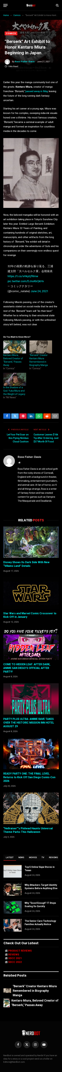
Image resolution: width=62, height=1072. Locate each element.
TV (42, 857)
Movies (33, 857)
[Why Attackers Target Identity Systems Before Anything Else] (12, 889)
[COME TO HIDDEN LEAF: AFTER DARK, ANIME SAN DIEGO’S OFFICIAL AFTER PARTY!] (31, 644)
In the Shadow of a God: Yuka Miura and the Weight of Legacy (14, 390)
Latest (10, 857)
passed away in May (36, 91)
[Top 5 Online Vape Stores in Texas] (12, 871)
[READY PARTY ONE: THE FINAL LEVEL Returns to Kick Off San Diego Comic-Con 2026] (31, 753)
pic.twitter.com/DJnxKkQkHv (26, 281)
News (21, 857)
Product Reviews (20, 950)
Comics (11, 33)
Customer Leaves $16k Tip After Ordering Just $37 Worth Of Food (46, 438)
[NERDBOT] (31, 5)
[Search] (57, 5)
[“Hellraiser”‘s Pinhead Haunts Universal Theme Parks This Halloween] (31, 808)
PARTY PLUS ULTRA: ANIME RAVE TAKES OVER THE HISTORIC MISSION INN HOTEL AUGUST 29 (28, 722)
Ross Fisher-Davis (25, 61)
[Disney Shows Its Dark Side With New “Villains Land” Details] (31, 542)
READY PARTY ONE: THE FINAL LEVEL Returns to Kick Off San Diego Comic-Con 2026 (29, 777)
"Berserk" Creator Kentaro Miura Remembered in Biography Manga (35, 990)
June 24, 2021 (39, 291)
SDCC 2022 (15, 962)
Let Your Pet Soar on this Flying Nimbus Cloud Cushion (18, 438)
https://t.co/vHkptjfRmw (23, 276)
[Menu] (5, 5)
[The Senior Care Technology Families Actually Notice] (12, 925)
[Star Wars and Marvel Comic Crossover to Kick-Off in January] (31, 593)
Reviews (53, 857)
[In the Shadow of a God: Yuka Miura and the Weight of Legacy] (14, 379)
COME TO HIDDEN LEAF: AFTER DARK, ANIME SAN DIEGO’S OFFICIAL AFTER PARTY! (26, 668)
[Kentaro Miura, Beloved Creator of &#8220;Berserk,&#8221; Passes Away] (14, 347)
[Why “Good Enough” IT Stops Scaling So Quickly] (12, 907)
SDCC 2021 (15, 958)
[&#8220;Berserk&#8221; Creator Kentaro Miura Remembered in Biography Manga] (40, 347)
